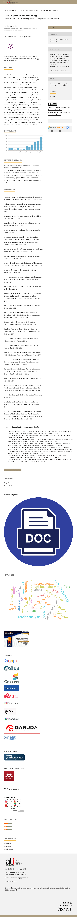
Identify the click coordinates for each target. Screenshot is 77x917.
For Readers (7, 843)
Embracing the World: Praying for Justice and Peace (39, 459)
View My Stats (14, 789)
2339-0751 (13, 881)
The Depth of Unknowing (30, 435)
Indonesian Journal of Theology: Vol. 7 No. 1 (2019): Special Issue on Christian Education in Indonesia (39, 444)
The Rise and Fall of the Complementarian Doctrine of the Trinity (44, 455)
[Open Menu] (4, 2)
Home (6, 10)
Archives (13, 10)
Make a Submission (12, 470)
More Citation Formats (58, 70)
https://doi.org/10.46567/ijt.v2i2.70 (19, 37)
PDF (52, 27)
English (6, 483)
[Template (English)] (38, 565)
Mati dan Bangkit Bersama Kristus (50, 431)
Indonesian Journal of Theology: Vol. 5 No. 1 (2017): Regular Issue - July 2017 (34, 457)
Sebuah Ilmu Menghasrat (37, 439)
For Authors (7, 846)
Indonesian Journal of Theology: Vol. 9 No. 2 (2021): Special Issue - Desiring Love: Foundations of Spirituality (40, 440)
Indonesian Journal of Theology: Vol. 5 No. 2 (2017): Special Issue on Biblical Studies (39, 432)
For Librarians (8, 849)
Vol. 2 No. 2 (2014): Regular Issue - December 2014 (34, 10)
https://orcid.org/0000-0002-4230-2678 (13, 30)
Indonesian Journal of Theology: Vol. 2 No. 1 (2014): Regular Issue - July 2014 (40, 460)
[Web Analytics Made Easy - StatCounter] (6, 789)
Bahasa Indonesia (10, 486)
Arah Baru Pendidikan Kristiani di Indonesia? (37, 443)
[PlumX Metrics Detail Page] (11, 46)
